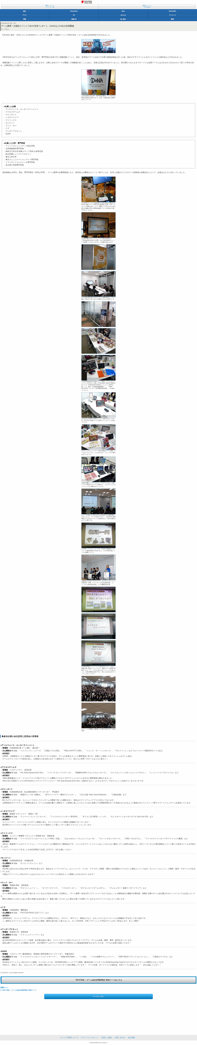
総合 (24, 11)
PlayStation (74, 11)
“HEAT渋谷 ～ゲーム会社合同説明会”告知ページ (18, 990)
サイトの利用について (69, 1038)
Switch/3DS (172, 11)
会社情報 (131, 1038)
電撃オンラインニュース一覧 (50, 6)
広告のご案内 (106, 1038)
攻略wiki (74, 19)
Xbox (123, 11)
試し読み (123, 19)
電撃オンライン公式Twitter (147, 6)
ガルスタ (123, 15)
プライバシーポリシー (90, 1038)
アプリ (25, 15)
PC (74, 15)
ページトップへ (98, 996)
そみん (6, 29)
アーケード (172, 15)
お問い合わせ (119, 1038)
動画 (172, 19)
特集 (24, 19)
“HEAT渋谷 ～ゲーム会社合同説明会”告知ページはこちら (98, 980)
